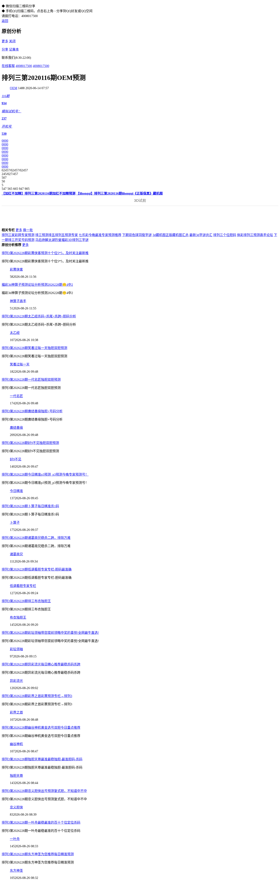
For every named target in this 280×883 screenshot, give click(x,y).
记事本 (14, 49)
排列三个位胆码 (224, 235)
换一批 (28, 230)
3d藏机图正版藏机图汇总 (171, 235)
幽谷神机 (16, 744)
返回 (5, 21)
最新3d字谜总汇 (200, 235)
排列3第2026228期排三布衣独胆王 (26, 601)
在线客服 (8, 66)
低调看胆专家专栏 (23, 586)
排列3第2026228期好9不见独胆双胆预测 (30, 443)
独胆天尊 (16, 775)
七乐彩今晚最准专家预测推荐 (100, 235)
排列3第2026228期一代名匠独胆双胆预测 (31, 379)
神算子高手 (18, 301)
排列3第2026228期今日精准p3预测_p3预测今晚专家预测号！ (45, 474)
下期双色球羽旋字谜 (137, 235)
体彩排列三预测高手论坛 (255, 235)
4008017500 (24, 66)
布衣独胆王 (18, 617)
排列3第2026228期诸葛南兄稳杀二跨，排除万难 (36, 537)
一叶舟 (15, 839)
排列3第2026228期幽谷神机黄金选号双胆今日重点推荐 (41, 727)
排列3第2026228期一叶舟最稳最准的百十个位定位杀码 (41, 822)
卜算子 (15, 522)
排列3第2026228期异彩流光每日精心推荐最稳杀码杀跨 (41, 664)
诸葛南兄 (16, 554)
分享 (5, 49)
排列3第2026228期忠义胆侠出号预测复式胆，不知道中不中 (44, 791)
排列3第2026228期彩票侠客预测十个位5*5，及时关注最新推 (45, 253)
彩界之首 (16, 712)
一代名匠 (16, 396)
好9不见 (15, 459)
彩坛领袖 (16, 649)
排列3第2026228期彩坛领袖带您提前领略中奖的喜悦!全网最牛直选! (50, 632)
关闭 (12, 41)
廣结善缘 (16, 427)
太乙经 (15, 332)
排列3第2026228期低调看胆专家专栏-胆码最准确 (37, 569)
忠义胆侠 (16, 807)
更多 (5, 41)
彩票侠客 (16, 269)
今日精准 (16, 491)
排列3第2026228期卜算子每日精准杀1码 (30, 506)
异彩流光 (16, 680)
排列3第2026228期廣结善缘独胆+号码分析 (32, 411)
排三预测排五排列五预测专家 (56, 235)
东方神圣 (16, 870)
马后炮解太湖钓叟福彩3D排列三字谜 (62, 240)
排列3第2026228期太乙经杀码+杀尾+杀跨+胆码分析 (39, 316)
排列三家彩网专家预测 (18, 235)
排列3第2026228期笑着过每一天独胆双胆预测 (34, 348)
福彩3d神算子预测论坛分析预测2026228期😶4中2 (37, 284)
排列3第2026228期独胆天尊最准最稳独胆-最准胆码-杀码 (42, 759)
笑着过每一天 (20, 364)
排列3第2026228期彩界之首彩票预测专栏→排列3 (37, 696)
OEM (13, 88)
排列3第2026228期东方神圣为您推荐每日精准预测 (38, 854)
